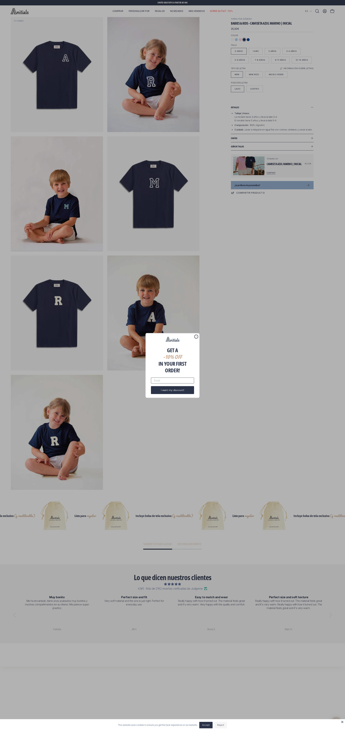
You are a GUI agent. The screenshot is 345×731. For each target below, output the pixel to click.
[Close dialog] (196, 336)
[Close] (342, 722)
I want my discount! (172, 390)
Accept (206, 725)
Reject (220, 725)
